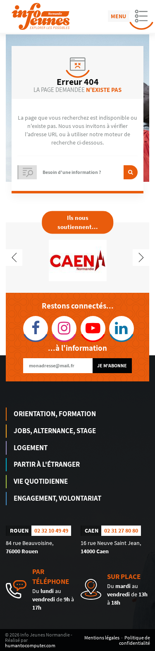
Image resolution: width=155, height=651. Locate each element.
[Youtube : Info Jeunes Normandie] (92, 328)
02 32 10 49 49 (51, 530)
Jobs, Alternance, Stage (55, 430)
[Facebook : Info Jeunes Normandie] (34, 328)
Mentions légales (101, 637)
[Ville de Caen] (78, 259)
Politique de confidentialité (134, 640)
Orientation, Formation (55, 413)
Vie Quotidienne (41, 481)
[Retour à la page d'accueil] (40, 16)
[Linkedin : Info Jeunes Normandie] (120, 328)
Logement (31, 447)
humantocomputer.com (30, 645)
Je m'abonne (112, 365)
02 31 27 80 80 (121, 530)
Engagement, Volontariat (57, 498)
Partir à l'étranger (47, 464)
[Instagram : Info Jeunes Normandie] (63, 328)
